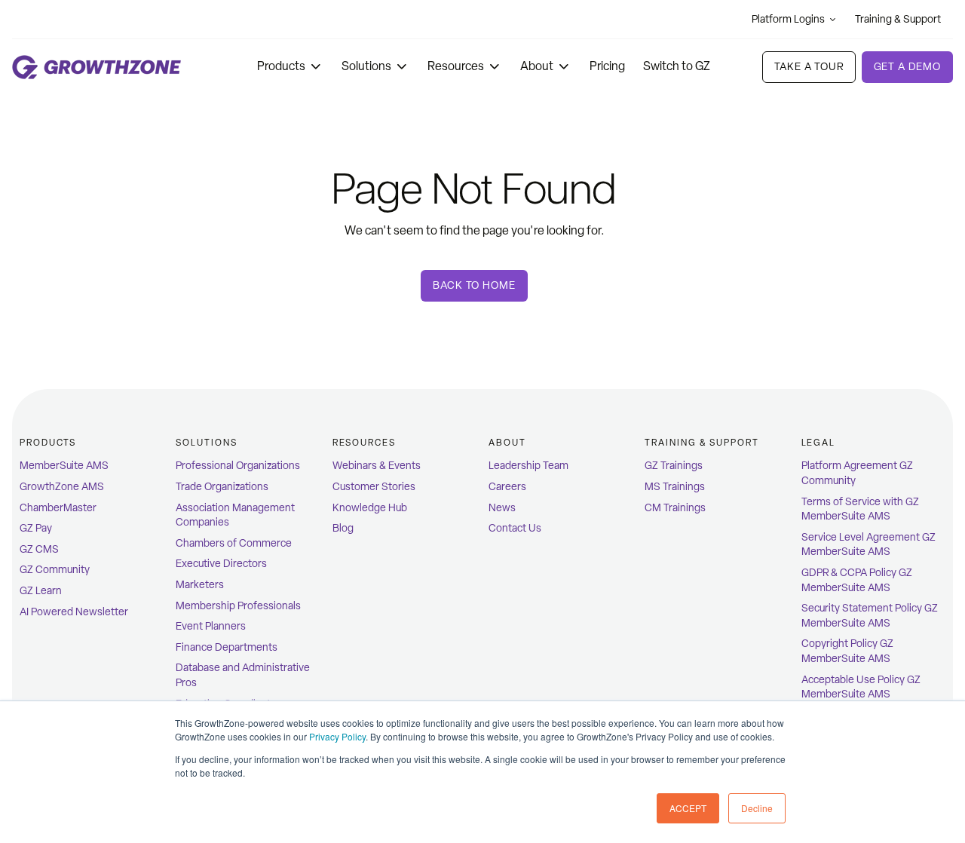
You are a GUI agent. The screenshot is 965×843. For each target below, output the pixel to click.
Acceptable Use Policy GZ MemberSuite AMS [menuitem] (861, 687)
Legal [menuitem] (818, 442)
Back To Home (474, 285)
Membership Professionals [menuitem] (238, 605)
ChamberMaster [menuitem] (58, 507)
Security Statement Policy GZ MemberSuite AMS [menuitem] (869, 616)
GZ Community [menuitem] (55, 569)
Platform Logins (788, 19)
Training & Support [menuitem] (702, 442)
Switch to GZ (676, 66)
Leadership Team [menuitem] (528, 465)
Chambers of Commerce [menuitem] (234, 543)
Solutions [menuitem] (206, 442)
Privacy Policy (337, 736)
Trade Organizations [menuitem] (222, 486)
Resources (455, 66)
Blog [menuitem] (343, 528)
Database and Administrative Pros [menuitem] (243, 675)
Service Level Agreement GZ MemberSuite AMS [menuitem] (868, 545)
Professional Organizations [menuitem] (238, 465)
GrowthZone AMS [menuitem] (62, 486)
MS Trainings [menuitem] (675, 486)
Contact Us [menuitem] (515, 528)
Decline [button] (757, 808)
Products (281, 66)
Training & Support (898, 19)
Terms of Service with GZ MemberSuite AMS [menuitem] (860, 509)
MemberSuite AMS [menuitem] (64, 465)
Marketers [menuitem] (200, 584)
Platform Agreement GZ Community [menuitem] (857, 473)
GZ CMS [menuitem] (39, 549)
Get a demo (907, 66)
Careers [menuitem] (507, 486)
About (536, 66)
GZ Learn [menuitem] (41, 590)
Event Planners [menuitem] (211, 626)
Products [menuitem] (48, 442)
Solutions (366, 66)
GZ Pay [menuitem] (36, 528)
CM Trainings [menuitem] (675, 507)
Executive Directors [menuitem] (221, 563)
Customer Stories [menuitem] (373, 486)
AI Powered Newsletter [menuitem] (74, 611)
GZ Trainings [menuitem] (674, 465)
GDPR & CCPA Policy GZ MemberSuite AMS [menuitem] (856, 580)
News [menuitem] (502, 507)
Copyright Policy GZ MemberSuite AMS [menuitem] (847, 651)
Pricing (607, 66)
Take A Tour (808, 66)
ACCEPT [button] (687, 808)
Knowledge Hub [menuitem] (369, 507)
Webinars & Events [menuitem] (376, 465)
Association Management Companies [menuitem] (235, 515)
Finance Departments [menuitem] (226, 647)
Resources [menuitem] (364, 442)
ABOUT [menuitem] (507, 442)
